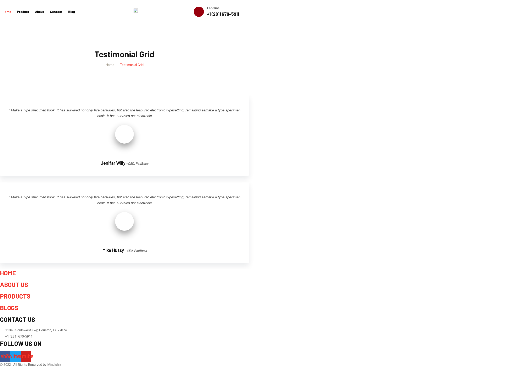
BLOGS (9, 307)
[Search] (246, 11)
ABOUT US (14, 284)
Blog (71, 11)
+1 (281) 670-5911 (223, 14)
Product (23, 11)
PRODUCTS (15, 296)
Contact (56, 11)
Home (6, 11)
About (39, 11)
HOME (8, 273)
